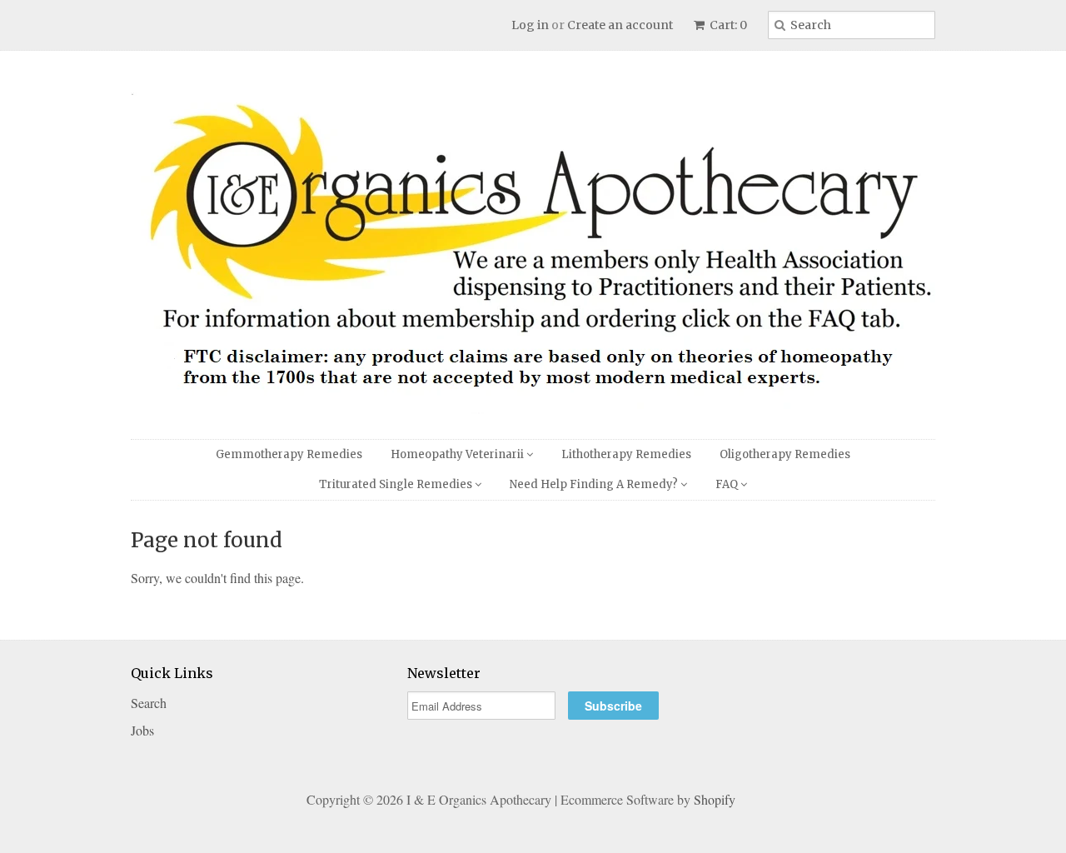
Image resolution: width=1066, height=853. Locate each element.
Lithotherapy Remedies (626, 454)
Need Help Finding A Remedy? (595, 484)
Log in (530, 24)
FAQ (727, 484)
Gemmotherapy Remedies (289, 454)
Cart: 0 (727, 24)
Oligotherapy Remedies (785, 454)
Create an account (620, 24)
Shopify (714, 799)
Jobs (142, 730)
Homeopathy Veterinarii (458, 454)
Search (149, 702)
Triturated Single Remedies (397, 484)
